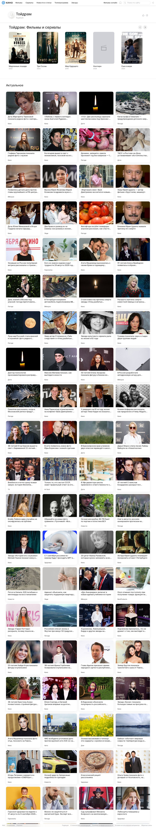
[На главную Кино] (9, 2)
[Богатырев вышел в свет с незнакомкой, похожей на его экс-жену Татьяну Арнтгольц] (60, 145)
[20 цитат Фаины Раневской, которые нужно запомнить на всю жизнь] (96, 548)
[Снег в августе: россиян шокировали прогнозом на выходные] (133, 511)
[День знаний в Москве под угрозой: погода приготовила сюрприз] (23, 292)
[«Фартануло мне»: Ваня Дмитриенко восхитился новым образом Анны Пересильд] (96, 182)
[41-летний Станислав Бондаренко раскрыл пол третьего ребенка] (133, 475)
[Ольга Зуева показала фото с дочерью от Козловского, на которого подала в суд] (133, 767)
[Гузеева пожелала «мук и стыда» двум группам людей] (133, 328)
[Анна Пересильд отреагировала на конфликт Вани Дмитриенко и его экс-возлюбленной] (60, 401)
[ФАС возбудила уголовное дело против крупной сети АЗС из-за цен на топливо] (60, 731)
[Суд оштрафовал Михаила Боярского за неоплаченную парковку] (96, 804)
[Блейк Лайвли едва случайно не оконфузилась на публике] (23, 511)
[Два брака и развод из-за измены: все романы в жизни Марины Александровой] (60, 218)
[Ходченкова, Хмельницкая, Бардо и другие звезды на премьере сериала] (96, 621)
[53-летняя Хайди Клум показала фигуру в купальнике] (23, 657)
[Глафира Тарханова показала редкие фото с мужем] (23, 145)
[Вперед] (145, 27)
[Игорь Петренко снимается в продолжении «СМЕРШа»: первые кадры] (23, 767)
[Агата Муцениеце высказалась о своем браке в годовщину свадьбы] (96, 255)
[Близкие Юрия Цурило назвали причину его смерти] (133, 218)
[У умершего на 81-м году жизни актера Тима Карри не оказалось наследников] (96, 401)
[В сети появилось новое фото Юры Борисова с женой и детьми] (60, 438)
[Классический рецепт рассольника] (96, 767)
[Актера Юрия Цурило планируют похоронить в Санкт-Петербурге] (133, 548)
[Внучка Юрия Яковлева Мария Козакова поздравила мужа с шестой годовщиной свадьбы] (60, 182)
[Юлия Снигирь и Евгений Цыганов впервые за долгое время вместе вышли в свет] (60, 694)
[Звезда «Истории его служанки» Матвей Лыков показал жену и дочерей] (23, 548)
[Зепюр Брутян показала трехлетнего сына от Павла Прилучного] (133, 657)
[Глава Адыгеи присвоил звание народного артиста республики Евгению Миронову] (96, 657)
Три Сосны (42, 66)
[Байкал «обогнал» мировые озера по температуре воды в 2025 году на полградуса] (133, 731)
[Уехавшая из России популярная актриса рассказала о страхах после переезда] (23, 255)
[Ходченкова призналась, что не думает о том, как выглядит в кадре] (133, 621)
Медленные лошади (18, 66)
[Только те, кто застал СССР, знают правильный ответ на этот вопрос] (60, 475)
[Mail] (3, 2)
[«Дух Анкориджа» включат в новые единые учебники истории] (96, 584)
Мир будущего (71, 66)
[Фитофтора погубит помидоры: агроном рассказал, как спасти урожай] (96, 218)
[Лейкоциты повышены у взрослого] (133, 804)
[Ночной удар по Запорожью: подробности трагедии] (60, 767)
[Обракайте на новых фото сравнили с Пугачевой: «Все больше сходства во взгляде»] (60, 511)
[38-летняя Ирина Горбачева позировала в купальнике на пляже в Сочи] (60, 657)
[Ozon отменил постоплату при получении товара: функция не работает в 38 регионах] (133, 584)
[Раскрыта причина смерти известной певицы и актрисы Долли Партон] (133, 292)
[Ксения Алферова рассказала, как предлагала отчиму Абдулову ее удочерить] (133, 401)
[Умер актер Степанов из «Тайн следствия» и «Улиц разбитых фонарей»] (60, 328)
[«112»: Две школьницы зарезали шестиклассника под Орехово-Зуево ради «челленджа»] (96, 109)
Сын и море (126, 66)
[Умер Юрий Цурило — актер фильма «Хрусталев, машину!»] (133, 182)
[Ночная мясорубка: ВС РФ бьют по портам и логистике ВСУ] (96, 511)
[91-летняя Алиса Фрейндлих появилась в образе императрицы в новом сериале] (133, 255)
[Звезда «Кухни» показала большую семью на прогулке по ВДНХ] (133, 694)
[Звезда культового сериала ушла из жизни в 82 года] (96, 328)
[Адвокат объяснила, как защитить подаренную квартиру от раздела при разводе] (60, 584)
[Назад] (140, 27)
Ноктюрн (97, 66)
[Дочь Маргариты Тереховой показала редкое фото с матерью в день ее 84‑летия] (23, 109)
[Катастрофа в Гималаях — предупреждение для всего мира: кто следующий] (133, 109)
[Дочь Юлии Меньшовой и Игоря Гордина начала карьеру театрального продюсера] (23, 218)
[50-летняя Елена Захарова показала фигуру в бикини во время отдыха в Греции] (96, 365)
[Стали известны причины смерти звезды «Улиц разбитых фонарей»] (96, 292)
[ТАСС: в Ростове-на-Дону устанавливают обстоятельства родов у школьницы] (133, 145)
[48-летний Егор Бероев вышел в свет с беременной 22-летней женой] (23, 438)
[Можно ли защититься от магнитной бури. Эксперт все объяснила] (60, 804)
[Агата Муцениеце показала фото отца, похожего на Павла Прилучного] (23, 731)
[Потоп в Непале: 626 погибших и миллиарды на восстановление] (23, 584)
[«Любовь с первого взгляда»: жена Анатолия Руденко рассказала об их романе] (60, 109)
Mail (3, 825)
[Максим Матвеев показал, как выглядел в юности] (60, 365)
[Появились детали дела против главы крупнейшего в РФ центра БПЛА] (23, 182)
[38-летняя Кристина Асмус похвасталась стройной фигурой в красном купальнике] (23, 694)
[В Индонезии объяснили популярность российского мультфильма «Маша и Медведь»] (96, 694)
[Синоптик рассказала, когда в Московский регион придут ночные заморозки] (23, 401)
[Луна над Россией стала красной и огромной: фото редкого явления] (23, 328)
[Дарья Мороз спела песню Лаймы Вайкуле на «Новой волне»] (133, 438)
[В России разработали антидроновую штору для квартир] (133, 365)
